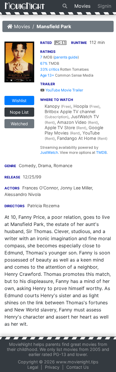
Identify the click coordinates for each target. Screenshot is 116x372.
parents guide (66, 57)
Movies (82, 6)
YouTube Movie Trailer (64, 90)
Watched (19, 123)
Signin (104, 6)
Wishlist (19, 100)
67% (44, 63)
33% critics (49, 69)
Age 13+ (47, 75)
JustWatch (49, 152)
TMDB (101, 152)
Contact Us (77, 367)
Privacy (52, 367)
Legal (32, 367)
